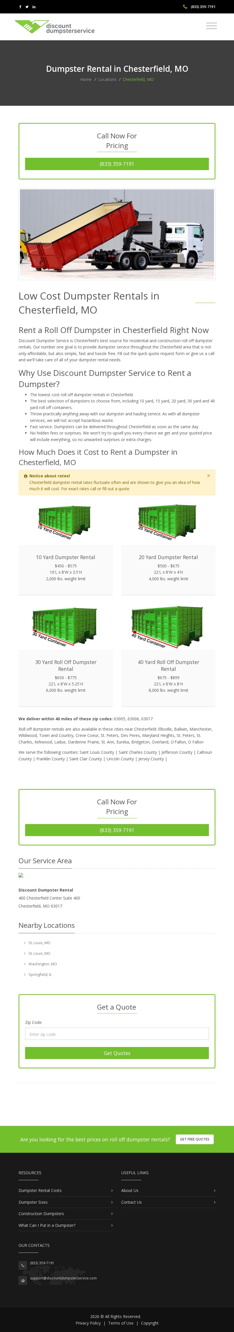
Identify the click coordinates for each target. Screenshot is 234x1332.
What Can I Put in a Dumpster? (47, 1225)
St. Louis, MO (39, 942)
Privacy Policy (88, 1323)
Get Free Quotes (194, 1139)
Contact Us (131, 1202)
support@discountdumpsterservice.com (63, 1278)
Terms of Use (121, 1323)
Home (86, 79)
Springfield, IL (40, 974)
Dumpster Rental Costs (40, 1190)
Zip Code (33, 1022)
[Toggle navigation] (211, 26)
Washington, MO (42, 963)
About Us (129, 1190)
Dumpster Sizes (33, 1202)
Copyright (150, 1323)
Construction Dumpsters (41, 1213)
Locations (107, 79)
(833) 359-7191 (117, 163)
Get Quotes (117, 1053)
